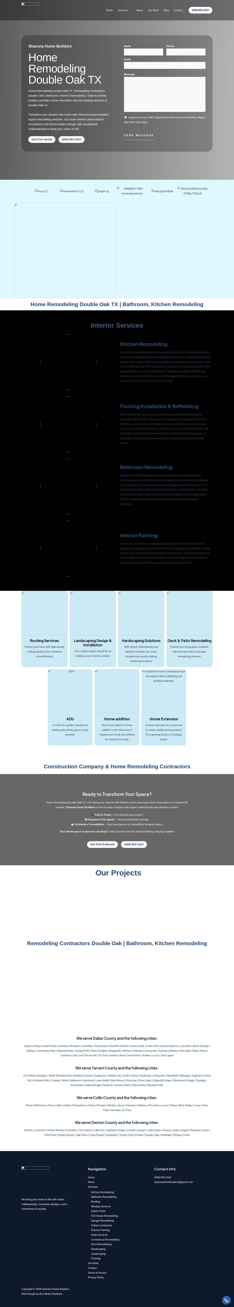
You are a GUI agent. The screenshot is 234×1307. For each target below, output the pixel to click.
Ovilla (194, 1050)
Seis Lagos (167, 1055)
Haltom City (114, 1075)
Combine (65, 1055)
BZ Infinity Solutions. (51, 1293)
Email (128, 59)
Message (130, 74)
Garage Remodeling (102, 1220)
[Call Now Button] (226, 1300)
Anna (121, 1105)
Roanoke (195, 1130)
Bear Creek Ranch (130, 1055)
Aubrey (167, 1130)
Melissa (142, 1105)
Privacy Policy (96, 1277)
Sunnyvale (151, 1050)
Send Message (139, 135)
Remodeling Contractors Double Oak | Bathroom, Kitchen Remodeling (117, 943)
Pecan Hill (91, 1055)
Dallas (28, 1046)
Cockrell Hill (82, 1050)
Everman (132, 1080)
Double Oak (152, 1135)
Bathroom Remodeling (146, 467)
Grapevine (100, 1075)
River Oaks (145, 1080)
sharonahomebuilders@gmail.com (173, 1182)
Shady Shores (66, 1135)
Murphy (173, 1050)
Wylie (67, 1105)
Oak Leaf (78, 1055)
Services (123, 10)
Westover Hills (155, 1085)
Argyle (184, 1130)
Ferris (203, 1050)
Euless (88, 1075)
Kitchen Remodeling (143, 344)
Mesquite (75, 1046)
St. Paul (103, 1055)
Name (128, 46)
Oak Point (81, 1135)
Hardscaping (98, 1249)
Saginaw (197, 1075)
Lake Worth (102, 1080)
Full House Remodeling (104, 1216)
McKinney (40, 1105)
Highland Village (115, 1130)
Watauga (185, 1075)
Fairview (131, 1105)
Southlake (145, 1075)
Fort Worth (29, 1075)
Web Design (28, 1293)
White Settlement (71, 1080)
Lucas (155, 1055)
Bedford (78, 1075)
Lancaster (185, 1046)
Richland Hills (41, 1080)
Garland (63, 1046)
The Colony (85, 1130)
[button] (129, 10)
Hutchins (138, 1050)
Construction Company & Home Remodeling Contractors (117, 766)
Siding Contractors (101, 1225)
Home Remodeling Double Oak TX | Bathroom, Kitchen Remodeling (117, 304)
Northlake (166, 1135)
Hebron (113, 1055)
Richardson (101, 1046)
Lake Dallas (154, 1130)
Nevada (115, 1110)
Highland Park (65, 1050)
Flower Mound (55, 1130)
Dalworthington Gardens (98, 1085)
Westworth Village (184, 1080)
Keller (126, 1075)
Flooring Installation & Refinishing (159, 406)
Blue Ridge (185, 1105)
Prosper (101, 1105)
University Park (46, 1050)
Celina (91, 1105)
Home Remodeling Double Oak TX (65, 68)
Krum (206, 1130)
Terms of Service (97, 1272)
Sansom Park (122, 1085)
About (139, 10)
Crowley (55, 1080)
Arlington (42, 1075)
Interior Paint (98, 1211)
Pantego (201, 1080)
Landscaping (98, 1253)
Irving (36, 1046)
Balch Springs (201, 1046)
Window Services (101, 1206)
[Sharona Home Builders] (30, 10)
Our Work (153, 10)
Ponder (139, 1135)
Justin (176, 1130)
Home (109, 10)
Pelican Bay (138, 1085)
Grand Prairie (49, 1046)
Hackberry (111, 1135)
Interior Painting (139, 535)
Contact (178, 10)
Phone (171, 46)
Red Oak (185, 1050)
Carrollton (87, 1046)
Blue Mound (118, 1080)
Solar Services (99, 1234)
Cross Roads (96, 1135)
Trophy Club (126, 1135)
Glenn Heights (99, 1050)
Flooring (95, 1258)
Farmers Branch (169, 1046)
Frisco (51, 1105)
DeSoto (124, 1046)
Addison (31, 1050)
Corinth (131, 1130)
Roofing (95, 1201)
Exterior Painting (100, 1230)
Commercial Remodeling (105, 1239)
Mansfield (172, 1075)
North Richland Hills (60, 1075)
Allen (60, 1105)
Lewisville (40, 1130)
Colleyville (159, 1075)
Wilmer (127, 1050)
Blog (166, 10)
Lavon (197, 1105)
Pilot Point (50, 1135)
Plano (29, 1105)
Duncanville (137, 1046)
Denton (28, 1130)
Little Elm (99, 1130)
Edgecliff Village (162, 1080)
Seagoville (115, 1050)
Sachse (163, 1050)
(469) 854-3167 (162, 1177)
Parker (146, 1055)
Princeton (153, 1105)
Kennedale (77, 1085)
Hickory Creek (182, 1135)
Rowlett (114, 1046)
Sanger (141, 1130)
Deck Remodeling (101, 1244)
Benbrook (88, 1080)
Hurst (135, 1075)
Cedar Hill (152, 1046)
